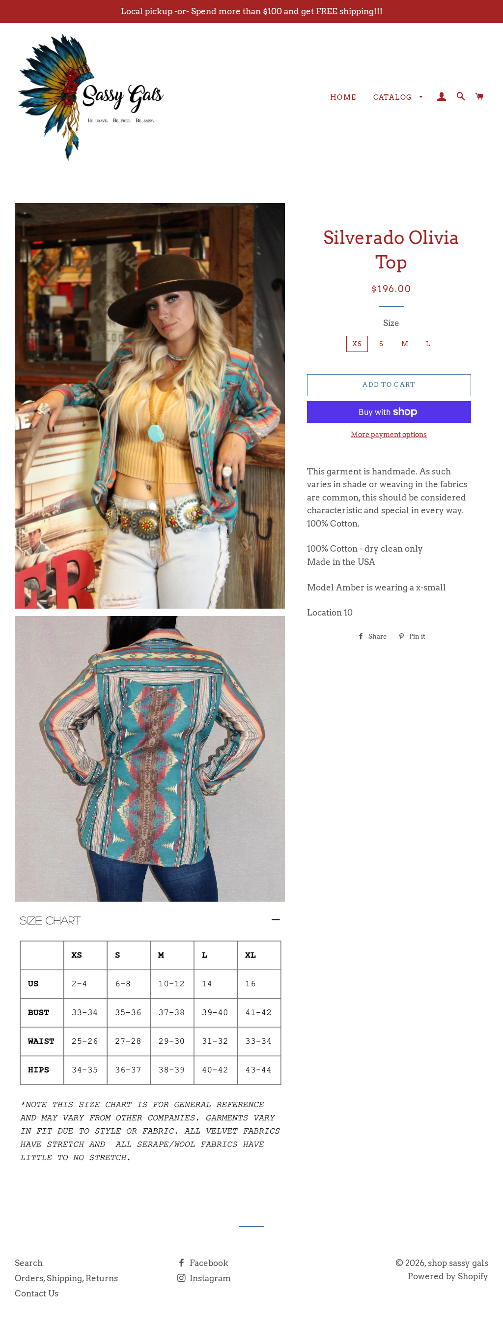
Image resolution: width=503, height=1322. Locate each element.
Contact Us (36, 1293)
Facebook (208, 1263)
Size (391, 323)
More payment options (389, 435)
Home (343, 97)
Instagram (209, 1278)
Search (29, 1263)
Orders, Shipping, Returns (66, 1278)
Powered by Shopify (448, 1276)
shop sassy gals (458, 1263)
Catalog (394, 97)
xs (357, 344)
